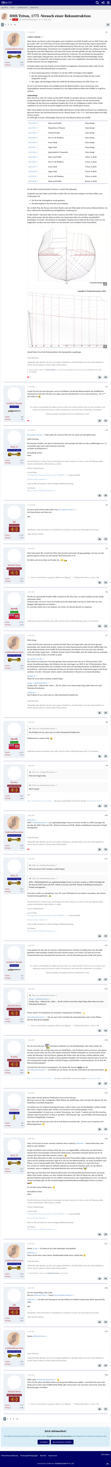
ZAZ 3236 (32, 162)
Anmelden (44, 1442)
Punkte (7, 62)
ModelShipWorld (39, 822)
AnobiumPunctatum (30, 19)
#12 (106, 945)
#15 (106, 1093)
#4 (107, 505)
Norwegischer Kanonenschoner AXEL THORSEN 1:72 (47, 475)
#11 (106, 859)
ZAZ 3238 (32, 171)
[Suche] (97, 3)
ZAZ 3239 (32, 176)
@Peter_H (31, 676)
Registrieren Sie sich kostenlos (59, 1436)
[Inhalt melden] (100, 377)
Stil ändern (105, 1454)
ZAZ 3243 (32, 137)
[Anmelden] (103, 2)
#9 (107, 765)
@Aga (29, 683)
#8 (107, 722)
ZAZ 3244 (32, 142)
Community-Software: (55, 1463)
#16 (106, 1138)
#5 (107, 548)
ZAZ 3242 (32, 133)
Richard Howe (51, 370)
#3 (107, 430)
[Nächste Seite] (15, 24)
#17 (106, 1243)
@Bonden (31, 820)
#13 (106, 989)
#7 (107, 635)
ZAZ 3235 (32, 157)
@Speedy (31, 692)
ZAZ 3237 (32, 166)
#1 (107, 32)
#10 (106, 815)
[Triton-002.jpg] (67, 318)
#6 (107, 592)
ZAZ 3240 (32, 123)
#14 (106, 1040)
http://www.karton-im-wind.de (39, 801)
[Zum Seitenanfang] (107, 1464)
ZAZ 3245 (32, 147)
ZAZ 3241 (32, 128)
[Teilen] (108, 24)
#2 (107, 386)
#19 (106, 1331)
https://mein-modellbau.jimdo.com (41, 490)
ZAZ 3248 (32, 181)
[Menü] (108, 3)
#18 (106, 1288)
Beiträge (8, 65)
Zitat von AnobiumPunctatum (43, 728)
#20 (106, 1375)
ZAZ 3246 (32, 152)
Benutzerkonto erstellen (62, 1442)
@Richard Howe (41, 683)
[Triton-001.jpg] (67, 256)
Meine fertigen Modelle (36, 479)
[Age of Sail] (6, 2)
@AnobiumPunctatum (36, 1017)
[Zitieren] (106, 377)
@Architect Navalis (34, 435)
